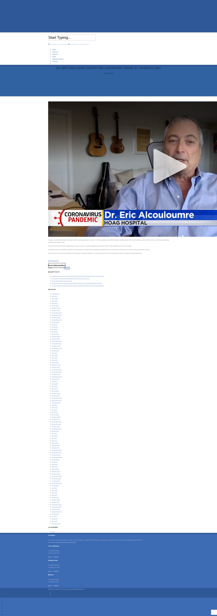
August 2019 (55, 485)
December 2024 (57, 341)
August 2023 (55, 379)
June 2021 (54, 436)
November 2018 (56, 507)
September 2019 (57, 483)
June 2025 (55, 327)
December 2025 (57, 313)
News (53, 532)
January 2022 (56, 419)
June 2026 (55, 298)
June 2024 (55, 355)
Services (6, 603)
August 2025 (55, 322)
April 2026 (55, 303)
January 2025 (56, 339)
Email (49, 557)
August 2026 (55, 294)
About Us (6, 601)
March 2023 (55, 391)
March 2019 (55, 497)
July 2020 (54, 462)
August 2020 (55, 459)
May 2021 (54, 438)
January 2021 (55, 448)
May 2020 (54, 464)
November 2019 (56, 478)
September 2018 (57, 512)
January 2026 (56, 310)
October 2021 (56, 426)
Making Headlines (8, 608)
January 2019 (55, 502)
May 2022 (54, 410)
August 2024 (55, 350)
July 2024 (54, 353)
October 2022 (56, 403)
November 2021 (56, 424)
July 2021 (54, 433)
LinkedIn (56, 557)
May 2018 (54, 521)
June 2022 (55, 407)
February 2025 (56, 336)
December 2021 (56, 422)
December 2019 (56, 476)
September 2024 (57, 348)
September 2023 (57, 377)
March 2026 (55, 305)
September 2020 (57, 457)
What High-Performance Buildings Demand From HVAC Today (71, 278)
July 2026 (54, 296)
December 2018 (56, 504)
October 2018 (56, 509)
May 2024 (54, 358)
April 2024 (54, 360)
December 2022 (57, 398)
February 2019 (56, 500)
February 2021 (56, 445)
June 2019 (54, 490)
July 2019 (54, 488)
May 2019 (54, 493)
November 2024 (57, 343)
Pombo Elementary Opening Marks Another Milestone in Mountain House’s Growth (77, 283)
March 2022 (55, 414)
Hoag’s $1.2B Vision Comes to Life (62, 281)
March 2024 (55, 362)
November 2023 (57, 372)
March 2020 (55, 469)
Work (4, 606)
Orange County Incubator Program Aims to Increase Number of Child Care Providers (78, 286)
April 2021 (54, 440)
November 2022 (57, 400)
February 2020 (56, 471)
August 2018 (55, 514)
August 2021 (55, 431)
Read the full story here (53, 261)
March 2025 (55, 334)
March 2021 (55, 443)
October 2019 (56, 481)
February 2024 (56, 365)
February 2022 (56, 417)
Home (5, 599)
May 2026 (55, 301)
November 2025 (57, 315)
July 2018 (54, 516)
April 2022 (54, 412)
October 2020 (56, 455)
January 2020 (56, 474)
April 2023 (54, 388)
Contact (55, 61)
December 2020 (57, 450)
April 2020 (54, 467)
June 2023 (55, 384)
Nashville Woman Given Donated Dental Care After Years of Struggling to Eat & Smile (78, 276)
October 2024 (56, 346)
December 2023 (57, 369)
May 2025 (54, 329)
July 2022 (54, 405)
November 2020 (57, 452)
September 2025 (57, 320)
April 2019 (54, 495)
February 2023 (56, 393)
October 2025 (56, 317)
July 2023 (54, 381)
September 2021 (57, 429)
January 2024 (56, 367)
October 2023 (56, 374)
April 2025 (54, 332)
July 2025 (54, 324)
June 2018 (54, 519)
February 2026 (56, 308)
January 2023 (56, 395)
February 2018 (56, 523)
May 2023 (54, 386)
